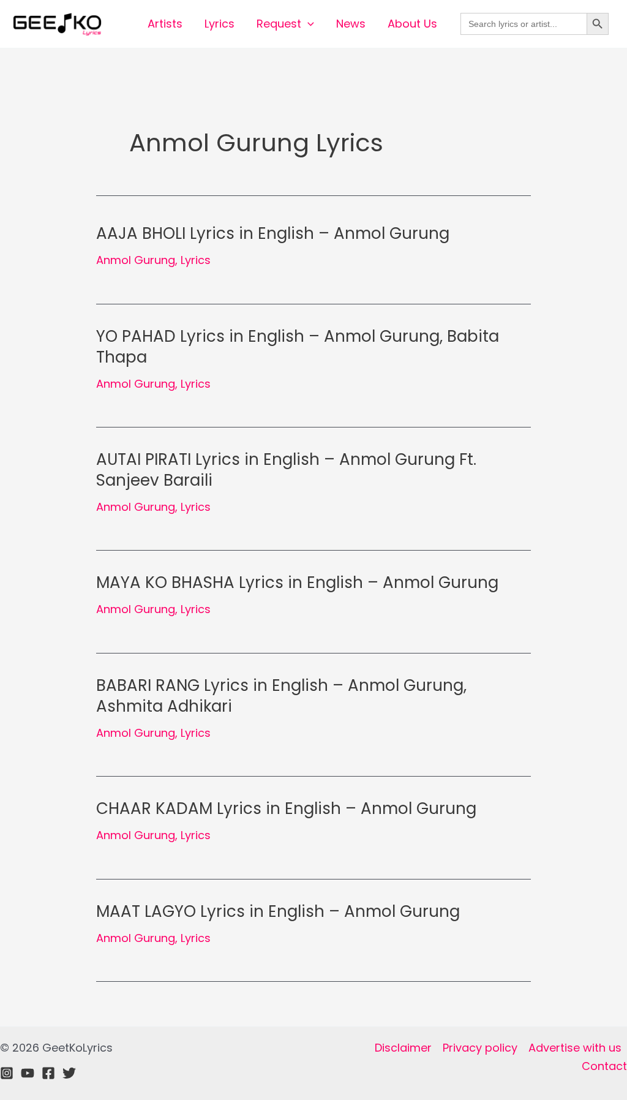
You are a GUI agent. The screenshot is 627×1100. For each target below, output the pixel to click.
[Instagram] (6, 1073)
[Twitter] (69, 1073)
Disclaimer (403, 1047)
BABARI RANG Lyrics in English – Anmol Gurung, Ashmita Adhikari (281, 695)
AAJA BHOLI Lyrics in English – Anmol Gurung (272, 233)
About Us (412, 23)
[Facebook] (48, 1073)
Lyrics (220, 23)
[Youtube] (27, 1073)
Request (279, 23)
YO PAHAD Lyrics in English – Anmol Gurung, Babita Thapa (297, 346)
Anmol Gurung (135, 260)
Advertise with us (574, 1047)
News (351, 23)
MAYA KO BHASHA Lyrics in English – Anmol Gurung (297, 582)
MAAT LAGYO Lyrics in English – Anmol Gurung (278, 911)
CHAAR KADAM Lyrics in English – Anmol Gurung (286, 808)
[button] (307, 24)
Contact (604, 1066)
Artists (165, 23)
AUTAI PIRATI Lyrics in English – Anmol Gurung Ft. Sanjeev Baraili (286, 469)
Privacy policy (480, 1047)
